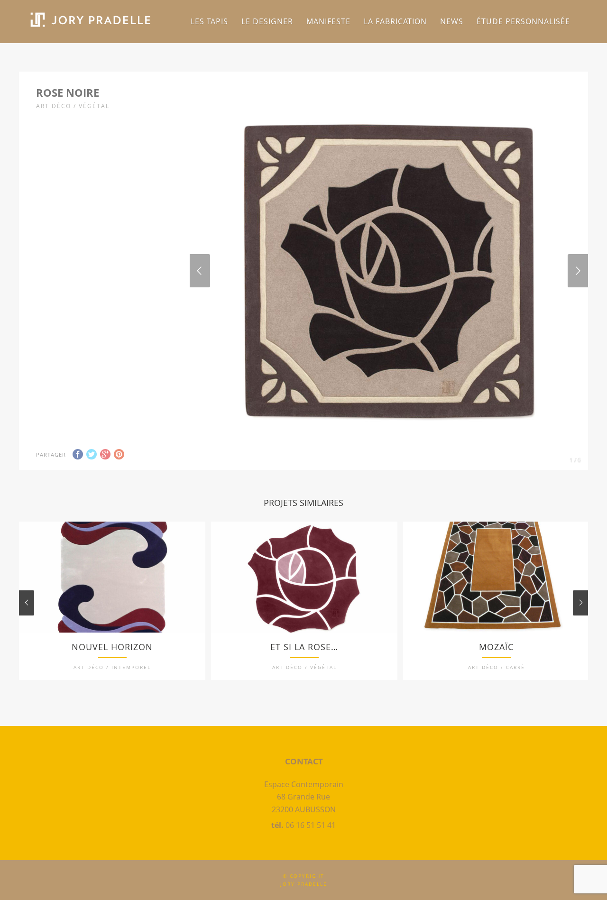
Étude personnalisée (523, 21)
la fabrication (395, 21)
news (451, 21)
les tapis (209, 21)
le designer (267, 21)
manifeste (328, 21)
